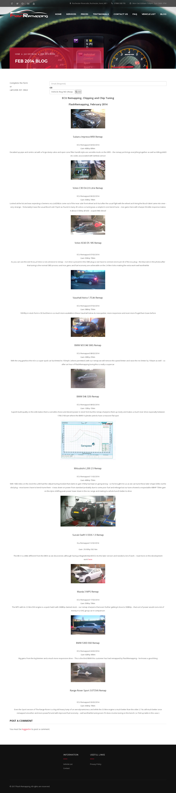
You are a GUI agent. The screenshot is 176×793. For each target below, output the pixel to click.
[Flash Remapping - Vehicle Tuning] (29, 14)
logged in (26, 729)
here (90, 559)
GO (79, 91)
